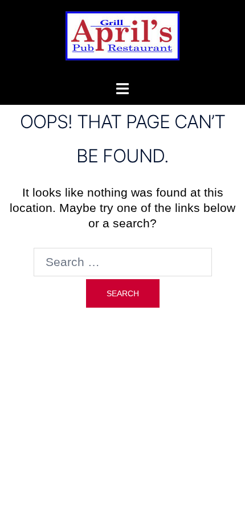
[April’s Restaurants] (122, 39)
